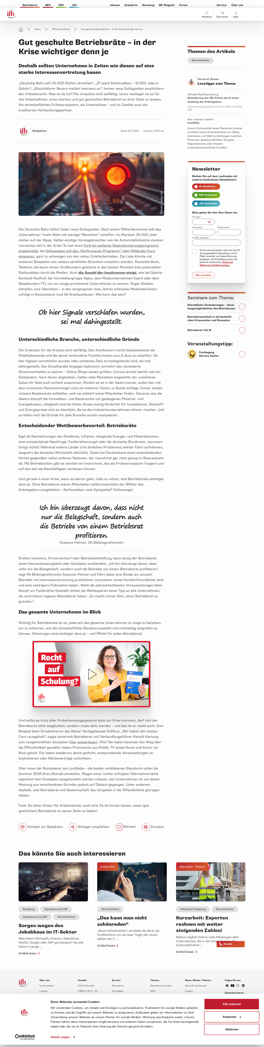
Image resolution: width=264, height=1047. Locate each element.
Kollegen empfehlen (93, 827)
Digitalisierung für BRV (35, 917)
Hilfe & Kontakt (86, 985)
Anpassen (229, 1016)
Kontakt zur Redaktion (45, 827)
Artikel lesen (28, 953)
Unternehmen (46, 985)
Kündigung (28, 909)
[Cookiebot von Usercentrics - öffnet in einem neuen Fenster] (25, 1037)
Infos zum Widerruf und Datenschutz (216, 264)
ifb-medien (117, 991)
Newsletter (118, 985)
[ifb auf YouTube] (232, 985)
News (38, 29)
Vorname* (197, 227)
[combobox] (203, 222)
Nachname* (224, 227)
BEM (152, 991)
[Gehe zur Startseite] (11, 14)
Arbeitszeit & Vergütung (193, 909)
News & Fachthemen (196, 985)
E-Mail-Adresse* (200, 237)
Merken (129, 827)
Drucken (157, 827)
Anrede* (196, 217)
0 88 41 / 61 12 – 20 (87, 991)
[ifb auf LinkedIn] (243, 985)
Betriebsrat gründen (161, 985)
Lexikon (189, 991)
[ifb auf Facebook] (227, 985)
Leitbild (43, 991)
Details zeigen (60, 1037)
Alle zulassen (232, 1004)
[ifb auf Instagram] (237, 985)
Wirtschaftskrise (61, 29)
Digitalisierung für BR (55, 909)
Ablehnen (231, 1029)
